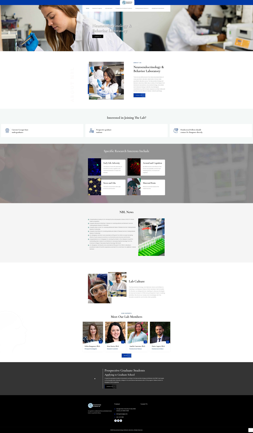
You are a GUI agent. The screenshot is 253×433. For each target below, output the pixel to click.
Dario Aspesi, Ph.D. (158, 346)
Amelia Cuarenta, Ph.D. (137, 346)
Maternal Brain (149, 183)
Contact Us (98, 36)
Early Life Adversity (111, 163)
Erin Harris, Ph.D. (113, 346)
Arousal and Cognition (152, 163)
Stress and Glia (109, 183)
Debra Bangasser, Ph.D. (92, 346)
